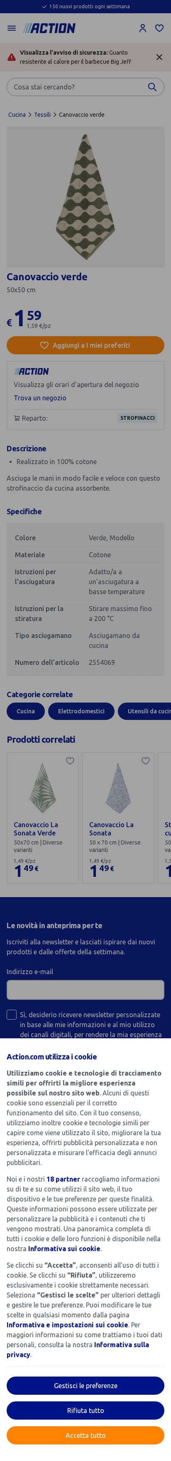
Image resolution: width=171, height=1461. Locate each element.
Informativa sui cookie (64, 1248)
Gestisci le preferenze (85, 1385)
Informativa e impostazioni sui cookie (67, 1325)
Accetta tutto (86, 1435)
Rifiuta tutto (85, 1410)
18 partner (63, 1179)
